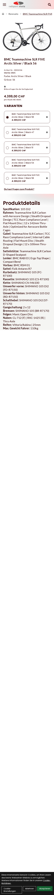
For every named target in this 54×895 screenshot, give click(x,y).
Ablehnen (29, 888)
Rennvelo (13, 14)
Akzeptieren (44, 888)
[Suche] (49, 5)
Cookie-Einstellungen (10, 889)
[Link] (4, 5)
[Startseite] (3, 14)
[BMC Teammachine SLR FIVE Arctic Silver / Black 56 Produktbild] (27, 37)
